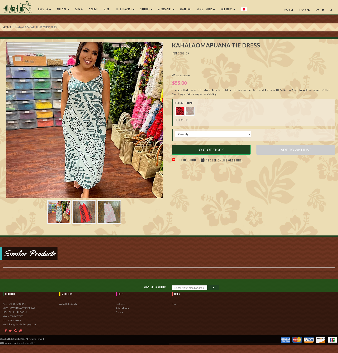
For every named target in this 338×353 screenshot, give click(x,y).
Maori (107, 9)
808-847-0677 (14, 320)
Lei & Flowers (124, 9)
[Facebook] (6, 330)
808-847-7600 (16, 316)
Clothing (185, 9)
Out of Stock (211, 150)
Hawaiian (43, 9)
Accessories (165, 9)
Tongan (93, 9)
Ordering (120, 304)
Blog (174, 304)
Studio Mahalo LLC (25, 343)
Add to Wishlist (296, 150)
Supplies (145, 9)
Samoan (79, 9)
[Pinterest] (15, 330)
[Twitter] (10, 330)
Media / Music (205, 9)
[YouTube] (20, 330)
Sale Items (227, 9)
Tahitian (62, 9)
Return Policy (122, 308)
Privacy (119, 312)
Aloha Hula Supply (68, 304)
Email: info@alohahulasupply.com (19, 324)
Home (7, 27)
